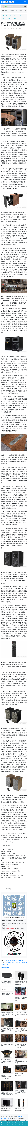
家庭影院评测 (13, 11)
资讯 (19, 1123)
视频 (25, 1123)
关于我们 (24, 1120)
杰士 (2, 888)
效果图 (8, 1123)
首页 (1, 1123)
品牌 (22, 1123)
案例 (4, 1123)
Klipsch (8, 888)
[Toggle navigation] (25, 2)
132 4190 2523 (11, 928)
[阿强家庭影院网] (7, 2)
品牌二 (4, 18)
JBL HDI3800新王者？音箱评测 (14, 960)
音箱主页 (4, 15)
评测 (12, 1123)
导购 (15, 18)
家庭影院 (6, 11)
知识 (15, 1123)
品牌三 (9, 18)
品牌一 (20, 15)
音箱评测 (20, 11)
